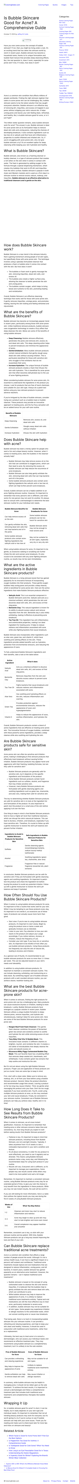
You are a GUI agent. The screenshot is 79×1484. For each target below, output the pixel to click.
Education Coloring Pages (65, 42)
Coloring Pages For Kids (66, 34)
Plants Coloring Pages (66, 69)
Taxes (63, 88)
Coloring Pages (43, 5)
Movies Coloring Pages (66, 65)
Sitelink (72, 1481)
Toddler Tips (66, 93)
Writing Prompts (66, 102)
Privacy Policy (56, 1481)
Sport (63, 79)
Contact (65, 1481)
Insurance (64, 57)
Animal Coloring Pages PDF (66, 21)
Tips (71, 5)
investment (64, 60)
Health (63, 52)
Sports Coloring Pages (66, 82)
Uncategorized (65, 95)
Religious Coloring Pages (66, 76)
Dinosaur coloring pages (66, 38)
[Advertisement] (27, 80)
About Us (46, 1481)
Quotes (55, 5)
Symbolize (64, 86)
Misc (62, 62)
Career (63, 25)
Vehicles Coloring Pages (66, 98)
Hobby (63, 55)
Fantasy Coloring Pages (66, 46)
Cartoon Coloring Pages (66, 28)
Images (63, 5)
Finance (63, 50)
